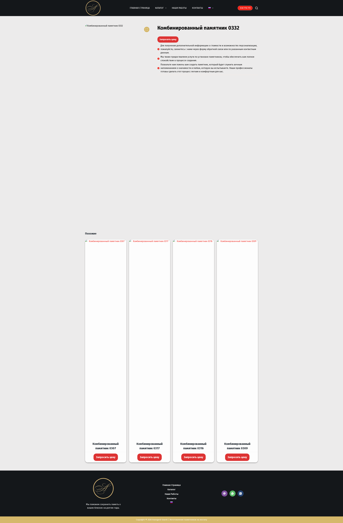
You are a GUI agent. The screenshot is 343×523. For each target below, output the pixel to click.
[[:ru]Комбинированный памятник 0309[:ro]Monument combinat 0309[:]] (237, 340)
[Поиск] (256, 8)
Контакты (197, 8)
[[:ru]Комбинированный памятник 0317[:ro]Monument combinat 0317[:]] (149, 340)
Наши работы (179, 8)
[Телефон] (241, 493)
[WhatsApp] (233, 493)
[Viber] (224, 493)
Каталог (159, 8)
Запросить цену (168, 39)
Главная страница (140, 8)
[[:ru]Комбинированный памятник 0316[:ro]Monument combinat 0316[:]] (193, 340)
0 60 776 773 (245, 8)
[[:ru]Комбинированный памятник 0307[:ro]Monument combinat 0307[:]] (105, 340)
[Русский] (211, 8)
